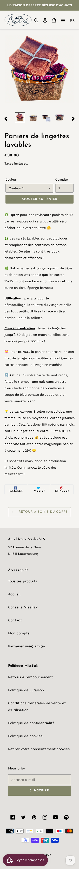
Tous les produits (22, 581)
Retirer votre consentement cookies (39, 749)
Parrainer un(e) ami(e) (26, 646)
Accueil (14, 594)
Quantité (61, 179)
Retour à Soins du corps (42, 512)
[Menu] (62, 19)
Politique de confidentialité (31, 723)
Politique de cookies (25, 736)
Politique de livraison (26, 690)
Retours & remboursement (30, 677)
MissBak (45, 854)
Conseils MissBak (23, 607)
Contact (15, 620)
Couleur (11, 179)
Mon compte (19, 633)
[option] (20, 117)
